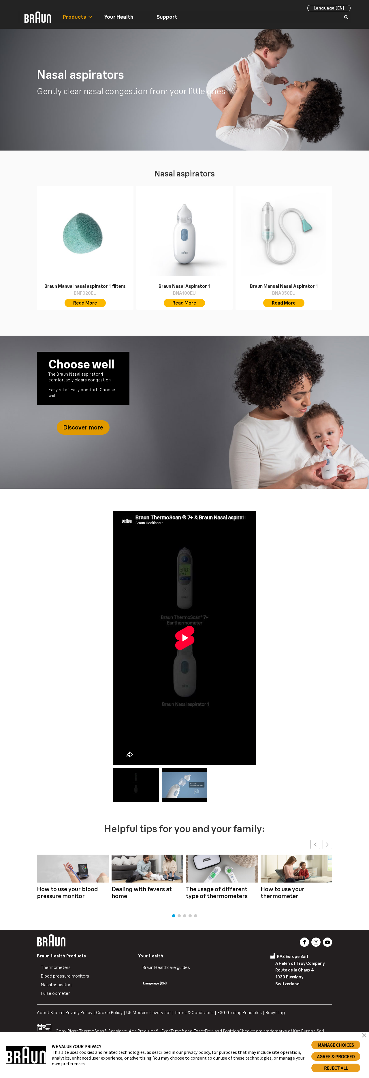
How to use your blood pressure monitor (67, 893)
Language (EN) (329, 8)
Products (74, 17)
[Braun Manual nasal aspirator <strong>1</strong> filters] (85, 233)
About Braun (49, 1012)
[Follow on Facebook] (304, 942)
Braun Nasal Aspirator (184, 286)
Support (167, 17)
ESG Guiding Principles (239, 1012)
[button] (327, 844)
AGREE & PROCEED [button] (336, 1056)
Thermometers (56, 967)
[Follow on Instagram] (316, 942)
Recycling (275, 1012)
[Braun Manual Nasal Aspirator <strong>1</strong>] (283, 233)
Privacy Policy (77, 1012)
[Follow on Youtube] (327, 942)
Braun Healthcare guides (166, 967)
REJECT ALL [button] (336, 1068)
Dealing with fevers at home (142, 893)
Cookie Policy (109, 1012)
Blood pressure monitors (65, 976)
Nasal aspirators (57, 984)
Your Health (118, 17)
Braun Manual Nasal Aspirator (284, 286)
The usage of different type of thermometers (217, 893)
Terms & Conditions (194, 1012)
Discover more (83, 427)
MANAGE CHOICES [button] (336, 1045)
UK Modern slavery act (148, 1012)
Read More (85, 303)
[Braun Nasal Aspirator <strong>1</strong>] (184, 233)
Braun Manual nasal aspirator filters (85, 286)
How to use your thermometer (282, 893)
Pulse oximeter (55, 993)
